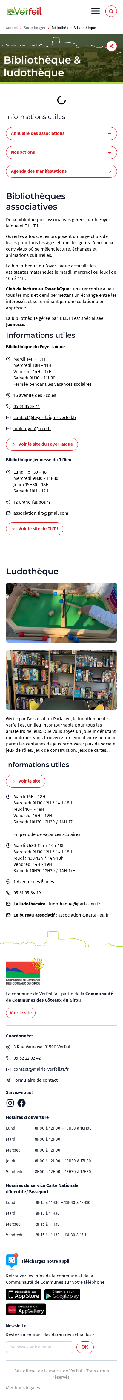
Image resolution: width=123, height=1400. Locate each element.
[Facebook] (21, 1103)
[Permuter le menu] (95, 11)
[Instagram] (10, 1103)
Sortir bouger (35, 28)
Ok (85, 1347)
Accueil (12, 28)
